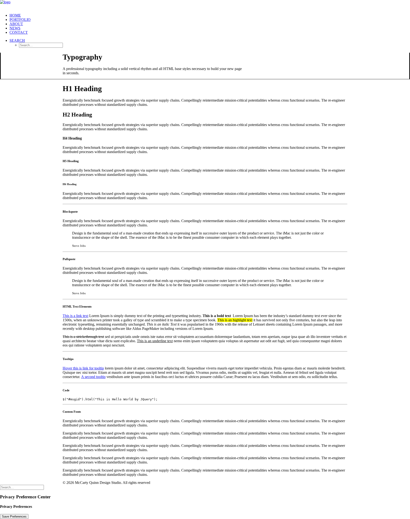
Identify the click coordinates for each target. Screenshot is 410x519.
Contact (18, 32)
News (14, 28)
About (16, 24)
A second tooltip (93, 377)
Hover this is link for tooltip (83, 368)
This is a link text (75, 316)
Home (15, 15)
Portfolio (20, 20)
